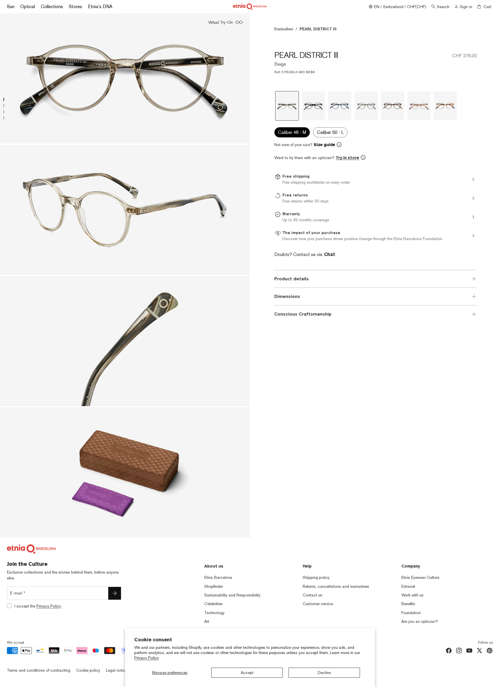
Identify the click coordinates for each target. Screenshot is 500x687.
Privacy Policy (146, 657)
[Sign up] (114, 593)
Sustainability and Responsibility (232, 595)
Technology (214, 612)
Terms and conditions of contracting (38, 670)
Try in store (347, 157)
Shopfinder (213, 586)
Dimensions (287, 296)
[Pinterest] (489, 650)
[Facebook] (448, 650)
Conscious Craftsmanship (303, 314)
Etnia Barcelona (218, 577)
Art (206, 621)
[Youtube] (469, 650)
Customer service (318, 603)
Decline (324, 672)
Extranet (408, 586)
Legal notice (116, 670)
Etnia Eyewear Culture (420, 577)
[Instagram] (458, 650)
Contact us (312, 595)
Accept (247, 672)
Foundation (411, 612)
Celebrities (213, 603)
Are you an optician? (419, 621)
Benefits (408, 603)
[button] (375, 145)
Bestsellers (283, 29)
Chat (329, 254)
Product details (291, 278)
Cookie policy (88, 670)
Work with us (412, 595)
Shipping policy (316, 577)
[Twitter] (479, 650)
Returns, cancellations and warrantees (336, 586)
